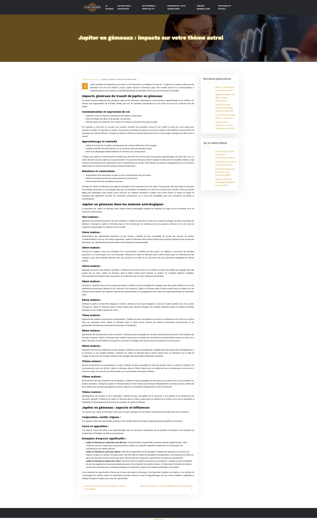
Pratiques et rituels (224, 7)
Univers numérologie (203, 7)
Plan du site (158, 519)
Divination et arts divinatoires (176, 7)
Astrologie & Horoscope (124, 7)
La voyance (109, 7)
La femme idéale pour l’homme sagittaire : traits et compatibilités (104, 487)
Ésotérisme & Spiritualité (149, 7)
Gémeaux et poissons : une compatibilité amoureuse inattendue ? (166, 487)
